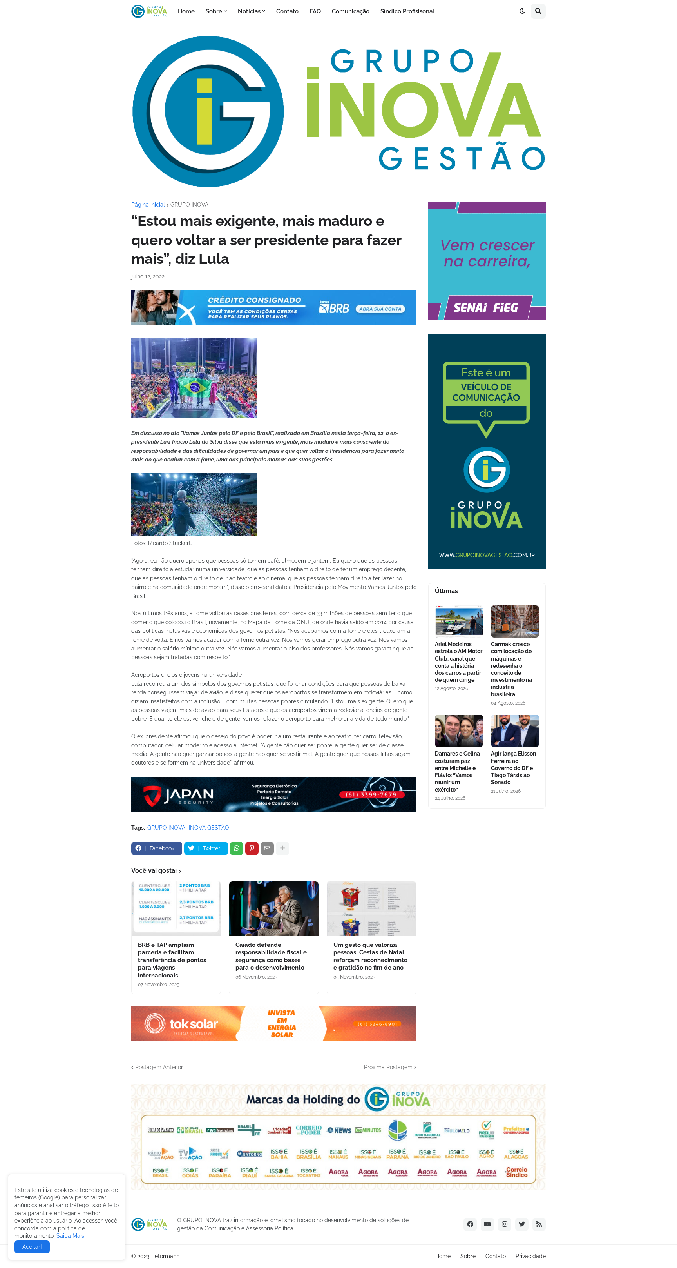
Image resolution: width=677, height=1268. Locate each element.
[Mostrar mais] (282, 848)
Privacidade (531, 1256)
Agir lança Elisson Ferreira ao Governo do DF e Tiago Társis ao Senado (513, 767)
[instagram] (504, 1224)
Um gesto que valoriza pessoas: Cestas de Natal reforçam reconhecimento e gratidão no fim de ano (370, 956)
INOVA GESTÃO (209, 828)
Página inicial (148, 204)
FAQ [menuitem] (315, 11)
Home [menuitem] (186, 11)
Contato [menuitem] (287, 11)
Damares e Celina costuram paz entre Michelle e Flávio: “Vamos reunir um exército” (457, 771)
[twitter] (522, 1224)
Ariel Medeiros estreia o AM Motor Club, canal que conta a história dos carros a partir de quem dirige (458, 662)
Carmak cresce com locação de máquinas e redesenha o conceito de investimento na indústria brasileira (511, 669)
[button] (522, 11)
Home (443, 1256)
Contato (495, 1256)
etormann (167, 1256)
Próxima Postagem (388, 1067)
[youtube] (487, 1224)
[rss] (539, 1224)
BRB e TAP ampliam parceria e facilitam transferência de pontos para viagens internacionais (172, 960)
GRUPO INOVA (189, 204)
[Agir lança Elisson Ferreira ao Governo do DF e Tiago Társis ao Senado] (515, 731)
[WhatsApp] (236, 848)
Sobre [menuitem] (214, 11)
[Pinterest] (252, 848)
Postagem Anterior (159, 1067)
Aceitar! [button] (32, 1247)
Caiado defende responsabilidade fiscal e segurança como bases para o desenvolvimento (271, 956)
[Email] (267, 848)
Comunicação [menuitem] (350, 11)
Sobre (468, 1256)
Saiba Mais (69, 1236)
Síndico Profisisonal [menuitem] (407, 11)
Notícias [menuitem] (249, 11)
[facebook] (470, 1224)
